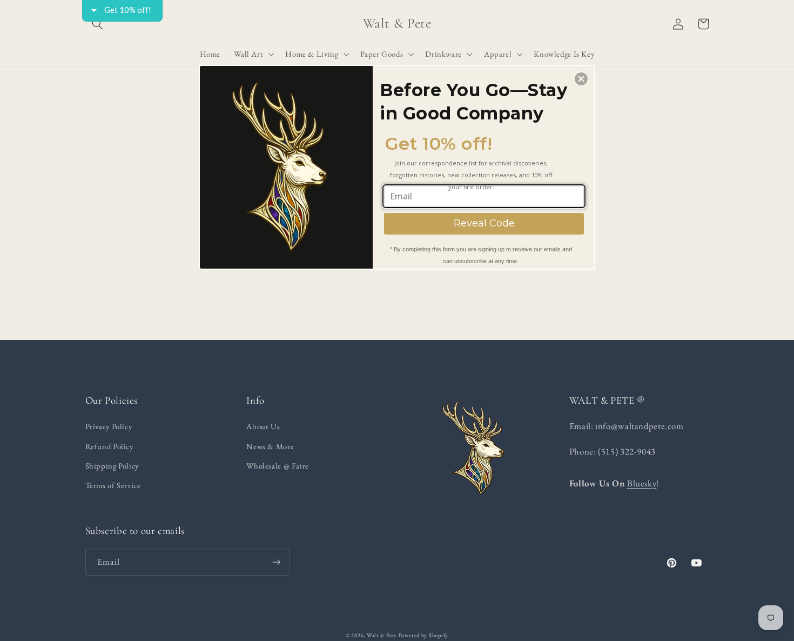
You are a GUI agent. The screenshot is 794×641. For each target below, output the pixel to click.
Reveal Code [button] (484, 223)
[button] (581, 78)
